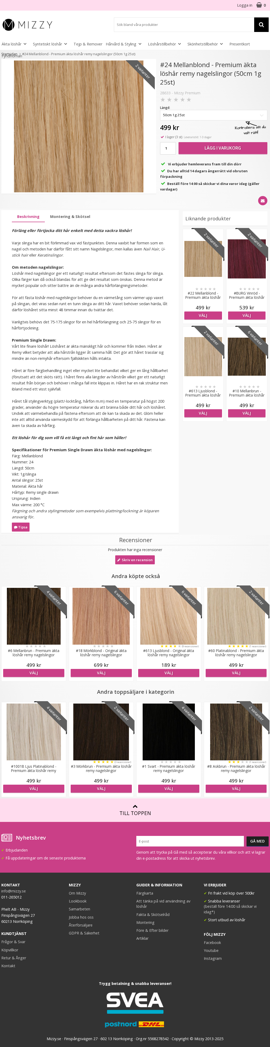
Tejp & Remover (88, 43)
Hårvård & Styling (121, 43)
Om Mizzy (77, 893)
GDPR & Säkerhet (84, 933)
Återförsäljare (81, 925)
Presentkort (239, 43)
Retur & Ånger (13, 957)
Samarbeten (79, 908)
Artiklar (142, 938)
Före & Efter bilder (152, 930)
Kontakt (8, 965)
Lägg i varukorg (223, 148)
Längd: (165, 107)
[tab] (28, 216)
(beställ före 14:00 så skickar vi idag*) (230, 909)
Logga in (244, 5)
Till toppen (135, 813)
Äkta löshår (11, 43)
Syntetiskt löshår (47, 43)
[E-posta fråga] (262, 200)
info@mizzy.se (13, 891)
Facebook (212, 942)
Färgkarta (144, 893)
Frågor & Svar (13, 941)
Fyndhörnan (12, 55)
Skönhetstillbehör (202, 43)
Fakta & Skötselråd (153, 914)
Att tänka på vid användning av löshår (163, 904)
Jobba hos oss (81, 917)
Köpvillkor (9, 949)
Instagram (213, 958)
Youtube (211, 950)
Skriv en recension (136, 559)
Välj (203, 315)
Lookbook (77, 901)
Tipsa (22, 527)
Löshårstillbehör (162, 43)
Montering (145, 922)
